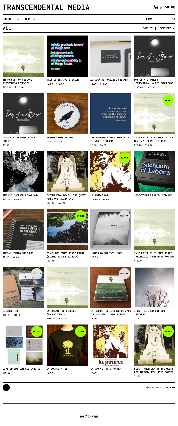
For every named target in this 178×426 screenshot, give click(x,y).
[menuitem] (11, 19)
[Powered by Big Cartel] (89, 416)
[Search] (174, 19)
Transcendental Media (46, 7)
